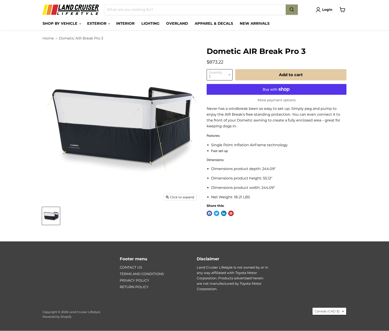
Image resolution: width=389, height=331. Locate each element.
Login (327, 9)
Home (48, 38)
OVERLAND (177, 23)
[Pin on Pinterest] (231, 213)
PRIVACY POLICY (134, 280)
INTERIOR (125, 23)
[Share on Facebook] (209, 213)
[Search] (292, 9)
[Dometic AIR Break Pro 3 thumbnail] (51, 216)
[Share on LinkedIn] (223, 213)
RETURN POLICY (134, 287)
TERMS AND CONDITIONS (142, 274)
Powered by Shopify (57, 316)
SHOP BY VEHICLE (61, 23)
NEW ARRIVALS (254, 23)
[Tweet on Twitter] (216, 213)
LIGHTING (150, 23)
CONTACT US (131, 267)
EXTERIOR (97, 23)
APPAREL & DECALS (214, 23)
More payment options (277, 100)
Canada (327, 311)
